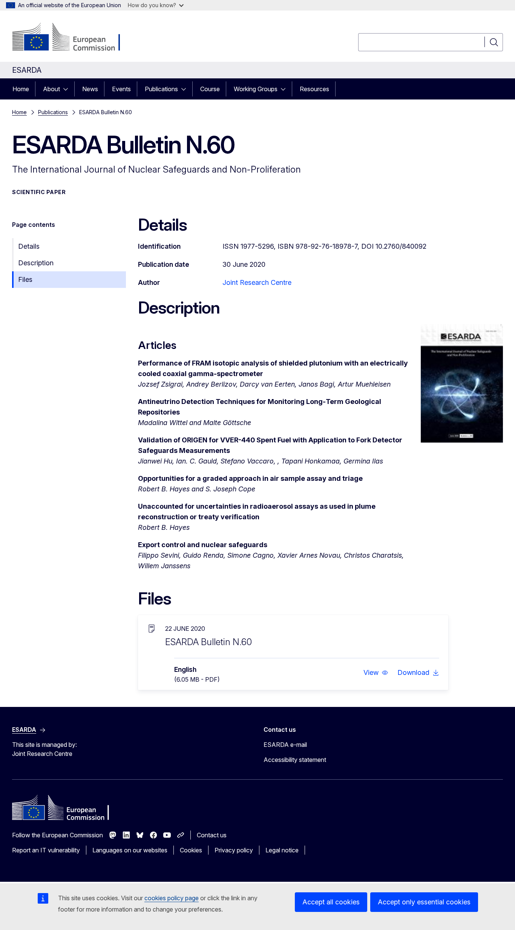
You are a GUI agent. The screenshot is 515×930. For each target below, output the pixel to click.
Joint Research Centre (256, 282)
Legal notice (282, 850)
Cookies (191, 850)
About (51, 89)
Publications (161, 89)
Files (25, 279)
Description (36, 263)
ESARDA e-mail (285, 744)
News (90, 89)
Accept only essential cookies (424, 902)
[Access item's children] (67, 88)
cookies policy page (171, 898)
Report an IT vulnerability (46, 850)
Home (20, 89)
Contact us (212, 835)
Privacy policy (234, 850)
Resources (314, 89)
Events (121, 89)
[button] (375, 672)
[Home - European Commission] (73, 38)
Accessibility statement (295, 759)
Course (210, 89)
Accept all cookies (331, 902)
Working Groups (255, 89)
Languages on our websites (129, 850)
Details (29, 246)
